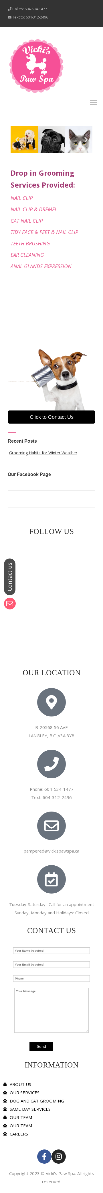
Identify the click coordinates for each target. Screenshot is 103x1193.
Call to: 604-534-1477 (29, 8)
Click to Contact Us (52, 417)
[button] (17, 139)
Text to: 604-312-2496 (29, 17)
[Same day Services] (36, 66)
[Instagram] (59, 1156)
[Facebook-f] (44, 1156)
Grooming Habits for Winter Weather (43, 452)
